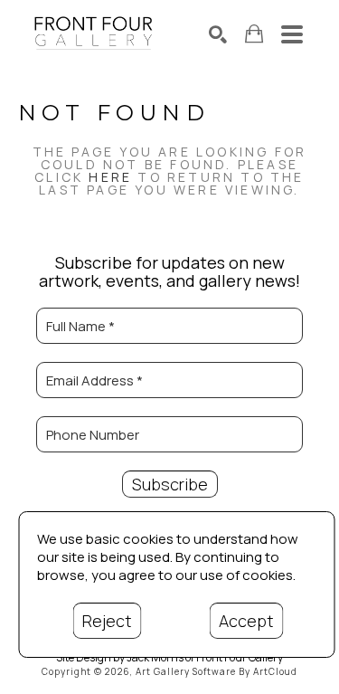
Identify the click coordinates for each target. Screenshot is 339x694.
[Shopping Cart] (254, 34)
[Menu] (292, 34)
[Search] (218, 34)
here (110, 176)
